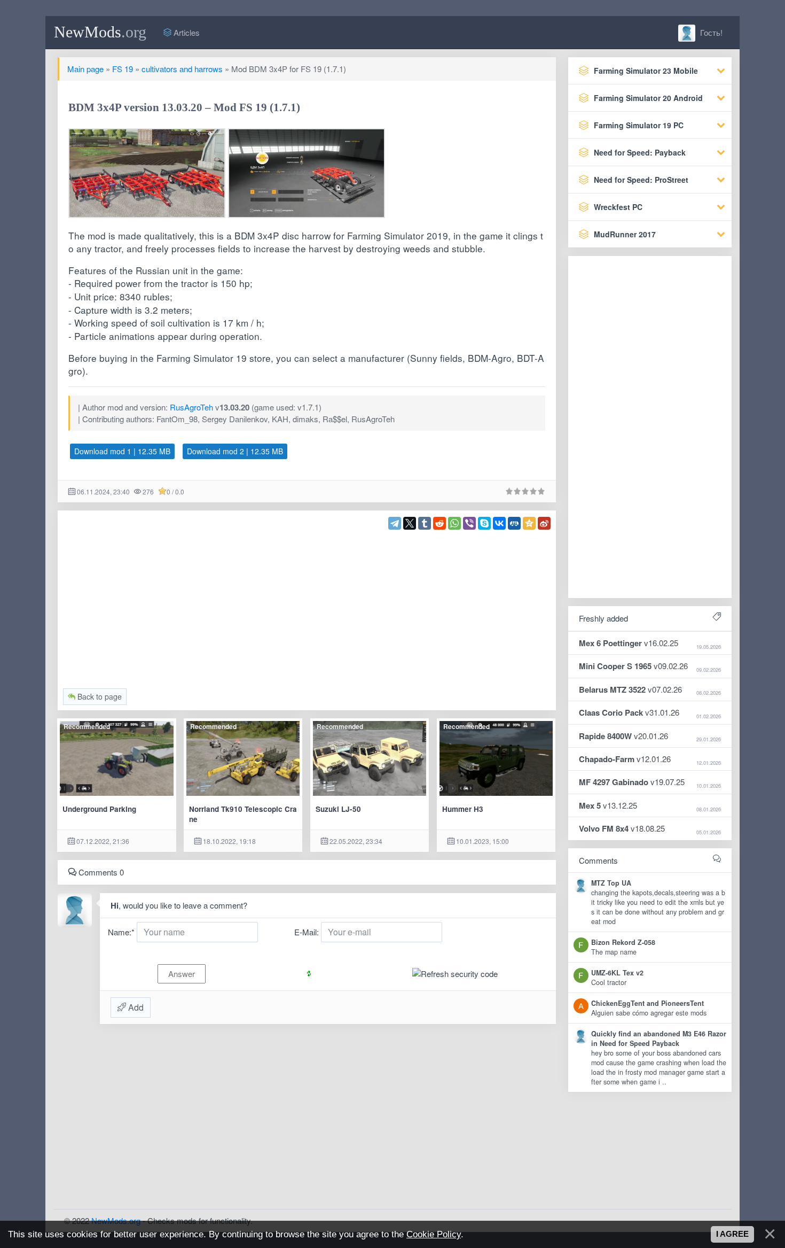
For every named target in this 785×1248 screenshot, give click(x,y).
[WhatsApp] (454, 523)
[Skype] (484, 523)
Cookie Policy (433, 1234)
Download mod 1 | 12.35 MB (122, 451)
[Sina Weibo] (544, 523)
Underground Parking (99, 809)
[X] (409, 523)
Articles (185, 32)
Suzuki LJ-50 (338, 809)
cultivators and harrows (182, 68)
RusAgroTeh (191, 407)
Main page (85, 68)
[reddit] (439, 523)
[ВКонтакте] (499, 523)
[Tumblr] (424, 523)
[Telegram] (394, 523)
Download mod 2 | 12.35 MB (235, 451)
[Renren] (514, 523)
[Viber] (469, 523)
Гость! (710, 32)
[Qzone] (529, 523)
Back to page (98, 696)
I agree (732, 1234)
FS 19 (122, 68)
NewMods (100, 32)
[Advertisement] (307, 604)
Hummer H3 (462, 809)
